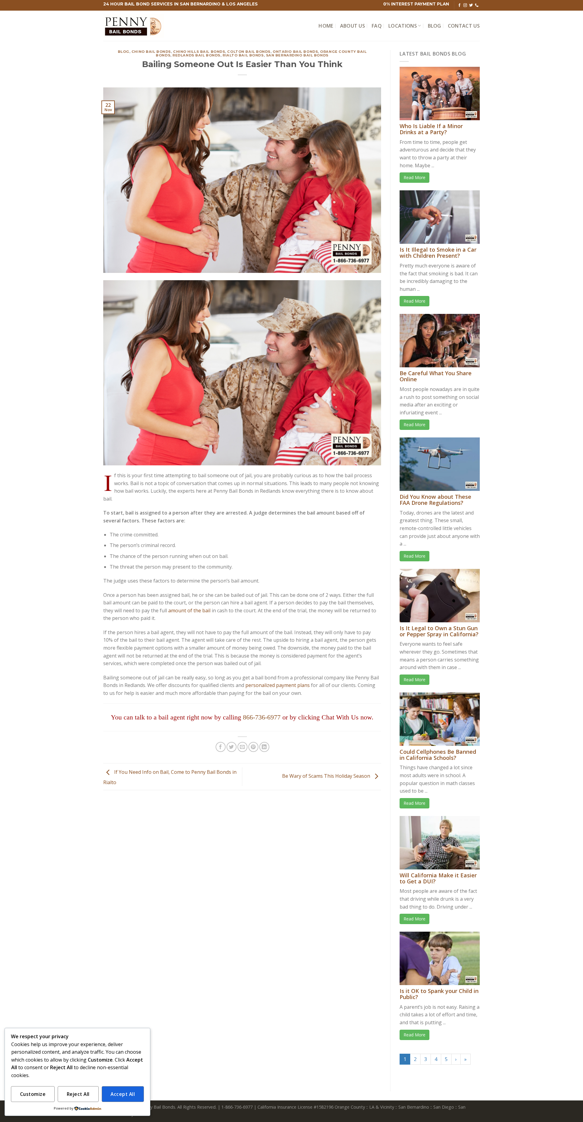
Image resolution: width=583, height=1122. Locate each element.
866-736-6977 (262, 717)
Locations (402, 25)
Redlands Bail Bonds (196, 55)
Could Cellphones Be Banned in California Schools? (438, 754)
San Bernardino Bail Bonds (297, 55)
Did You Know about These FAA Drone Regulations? (435, 499)
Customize (33, 1094)
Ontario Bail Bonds (295, 51)
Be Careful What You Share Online (436, 376)
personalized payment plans (277, 685)
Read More (414, 177)
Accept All (123, 1094)
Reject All (78, 1094)
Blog (434, 25)
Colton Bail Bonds (249, 51)
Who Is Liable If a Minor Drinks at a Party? (431, 129)
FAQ (377, 25)
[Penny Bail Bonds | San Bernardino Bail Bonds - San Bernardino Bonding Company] (133, 26)
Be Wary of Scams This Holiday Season (326, 776)
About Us (352, 25)
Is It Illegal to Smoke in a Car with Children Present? (438, 252)
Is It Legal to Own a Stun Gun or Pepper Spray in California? (439, 631)
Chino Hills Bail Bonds (199, 51)
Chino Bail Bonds (151, 51)
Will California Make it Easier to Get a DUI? (438, 878)
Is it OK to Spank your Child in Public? (439, 994)
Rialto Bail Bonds (243, 55)
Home (326, 25)
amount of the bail (189, 610)
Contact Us (464, 25)
